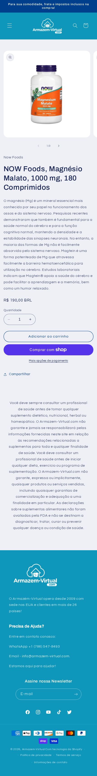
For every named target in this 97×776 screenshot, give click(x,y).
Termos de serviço (68, 755)
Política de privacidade (36, 755)
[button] (9, 25)
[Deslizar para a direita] (59, 146)
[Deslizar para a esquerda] (38, 146)
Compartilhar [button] (19, 374)
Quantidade (12, 310)
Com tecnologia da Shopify (63, 749)
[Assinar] (76, 694)
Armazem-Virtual (33, 749)
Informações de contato (50, 762)
